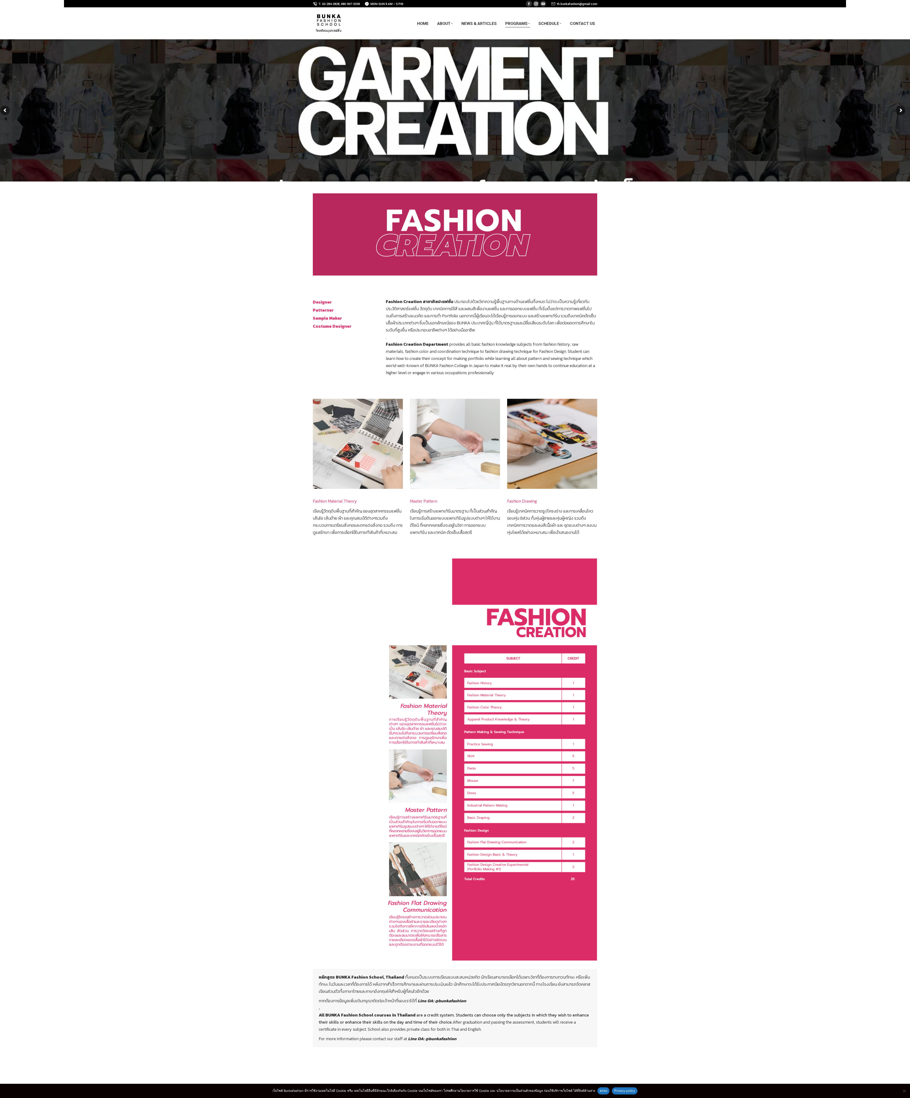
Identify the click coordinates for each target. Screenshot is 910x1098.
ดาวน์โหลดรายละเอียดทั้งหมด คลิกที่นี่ (455, 1059)
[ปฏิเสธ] (904, 1091)
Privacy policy (624, 1091)
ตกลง (603, 1091)
